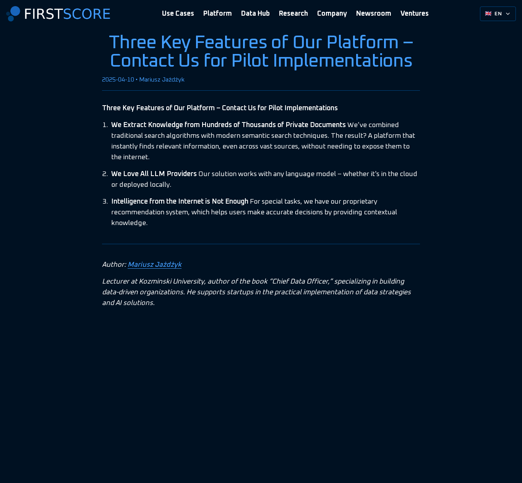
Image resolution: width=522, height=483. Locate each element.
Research (293, 13)
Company (332, 13)
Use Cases (178, 13)
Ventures (414, 13)
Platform (217, 13)
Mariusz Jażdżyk (155, 264)
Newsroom (373, 13)
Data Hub (255, 13)
